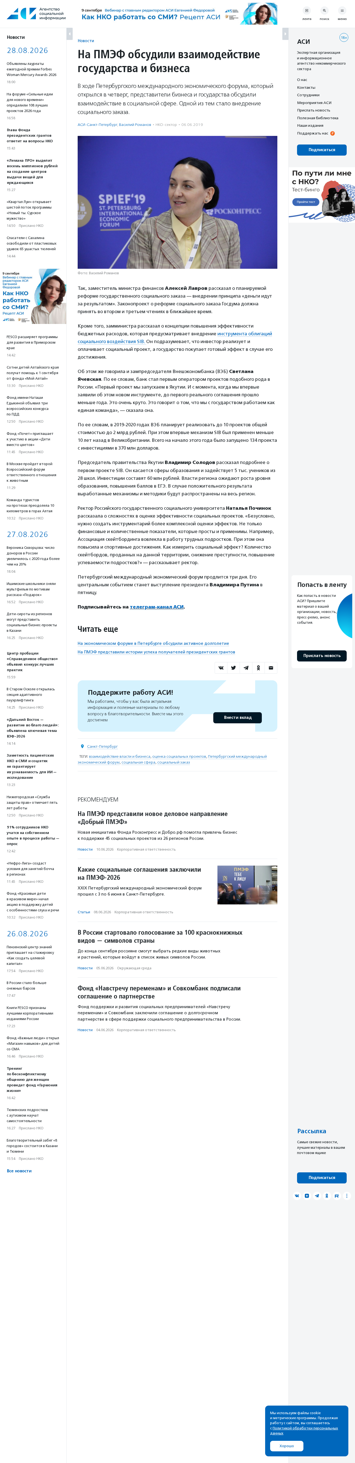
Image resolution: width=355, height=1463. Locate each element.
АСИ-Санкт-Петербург (97, 124)
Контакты (306, 87)
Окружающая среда (134, 968)
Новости (86, 40)
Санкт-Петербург (102, 746)
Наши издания (310, 125)
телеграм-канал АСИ (157, 607)
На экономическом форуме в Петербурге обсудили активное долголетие (153, 643)
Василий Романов (135, 124)
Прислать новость (313, 110)
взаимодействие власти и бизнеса (119, 756)
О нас (302, 79)
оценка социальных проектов (179, 756)
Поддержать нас (312, 133)
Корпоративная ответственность (146, 849)
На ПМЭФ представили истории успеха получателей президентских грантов (156, 652)
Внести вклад (238, 717)
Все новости (19, 1171)
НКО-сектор (166, 124)
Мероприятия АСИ (314, 102)
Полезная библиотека (317, 118)
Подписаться (321, 150)
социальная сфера (138, 762)
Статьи (84, 912)
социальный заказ (173, 762)
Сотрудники (308, 95)
